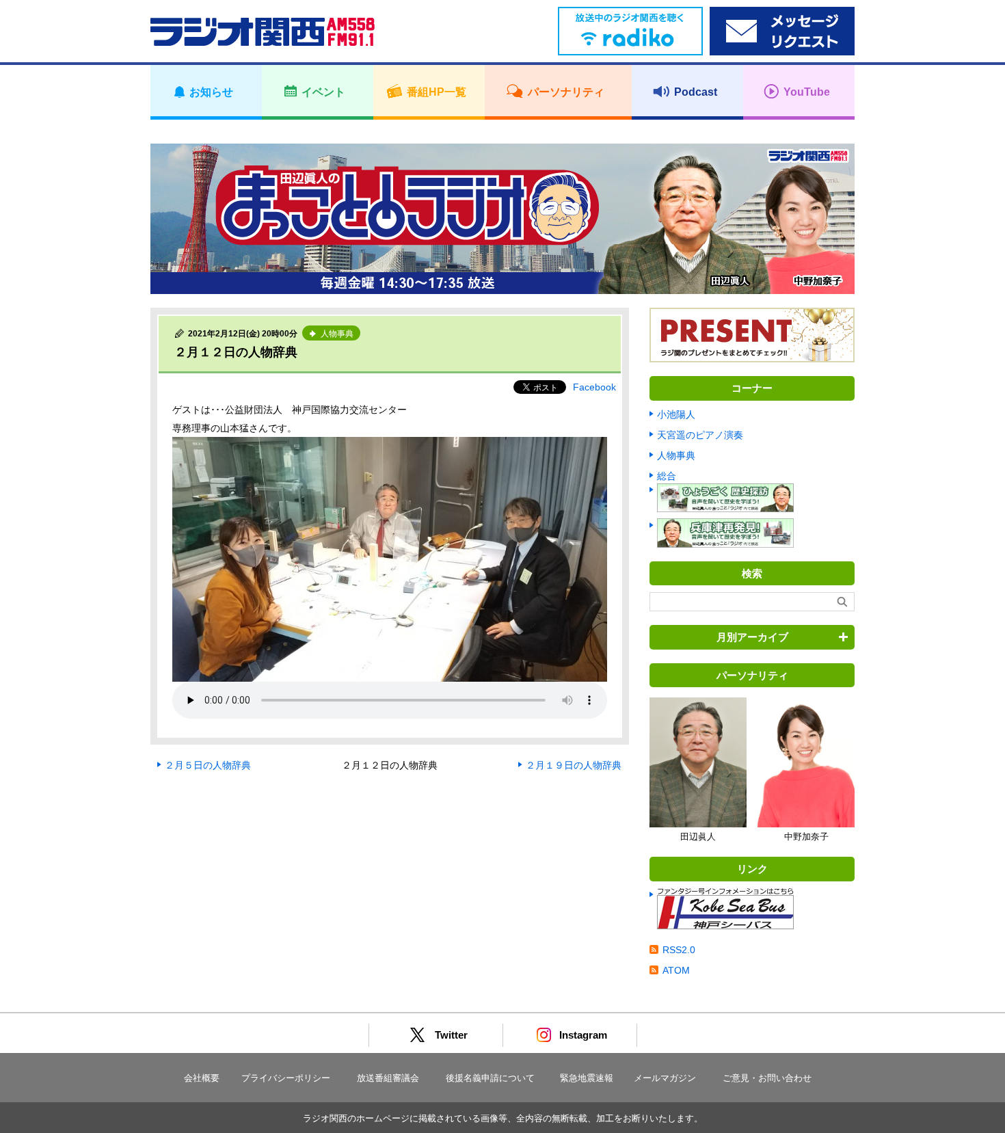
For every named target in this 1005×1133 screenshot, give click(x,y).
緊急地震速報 (586, 1078)
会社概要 (201, 1078)
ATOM (676, 970)
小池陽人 (676, 414)
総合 (666, 475)
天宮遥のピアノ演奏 (700, 434)
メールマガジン (665, 1078)
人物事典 (676, 455)
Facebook (594, 387)
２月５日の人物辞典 (208, 765)
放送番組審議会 (388, 1078)
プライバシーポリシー (285, 1078)
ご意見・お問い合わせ (767, 1078)
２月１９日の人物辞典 (573, 765)
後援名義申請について (490, 1078)
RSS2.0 (678, 949)
